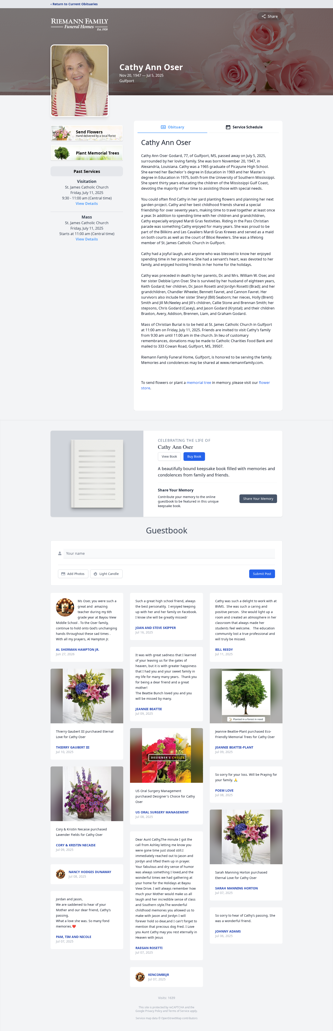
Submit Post (262, 574)
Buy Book (194, 456)
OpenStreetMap (171, 1018)
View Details (87, 203)
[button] (87, 696)
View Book (169, 456)
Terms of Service (178, 1011)
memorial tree (199, 382)
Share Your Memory (258, 498)
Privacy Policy (153, 1011)
